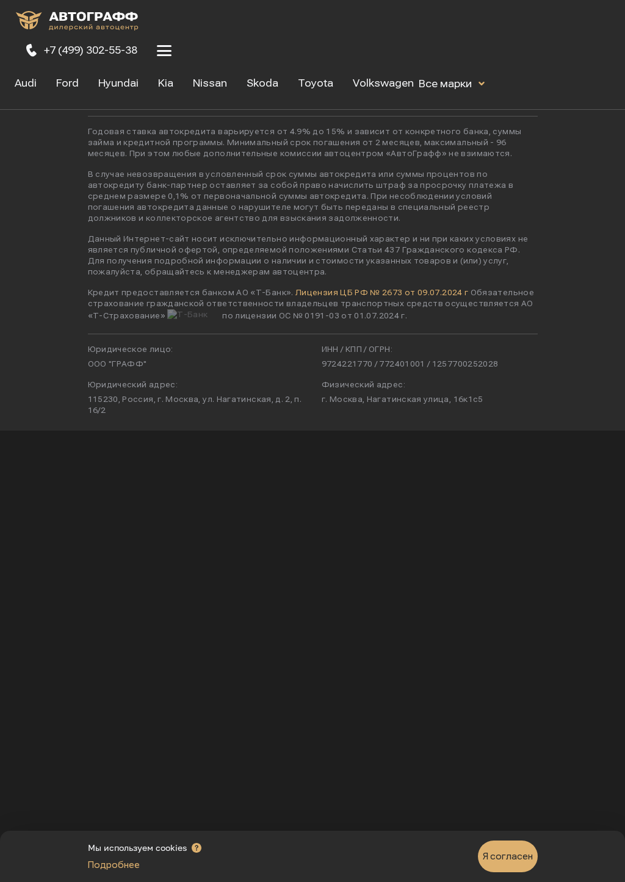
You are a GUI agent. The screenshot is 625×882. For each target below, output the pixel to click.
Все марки (446, 84)
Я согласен (508, 856)
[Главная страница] (77, 23)
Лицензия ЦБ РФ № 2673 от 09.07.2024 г (381, 293)
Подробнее (114, 865)
